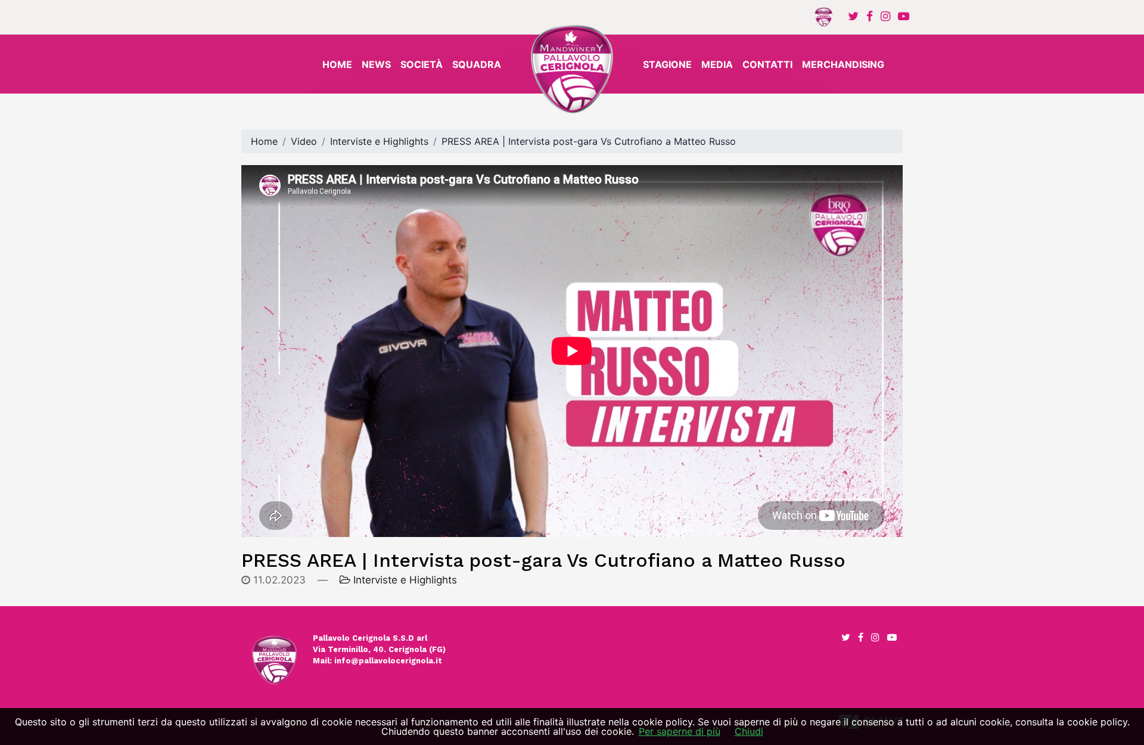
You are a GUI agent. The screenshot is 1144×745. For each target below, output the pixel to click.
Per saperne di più (679, 731)
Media (717, 64)
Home (337, 64)
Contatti (767, 64)
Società (421, 64)
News (376, 64)
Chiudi (749, 731)
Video (304, 141)
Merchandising (843, 64)
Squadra (476, 64)
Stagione (667, 64)
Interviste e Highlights (379, 141)
